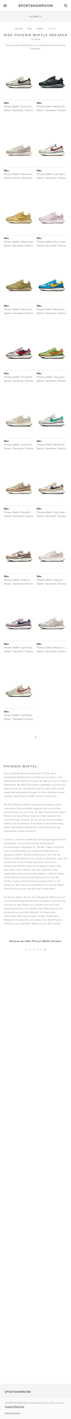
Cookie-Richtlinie (14, 1406)
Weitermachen (12, 1413)
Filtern (35, 16)
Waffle (40, 28)
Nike (29, 28)
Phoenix (52, 28)
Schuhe (19, 28)
